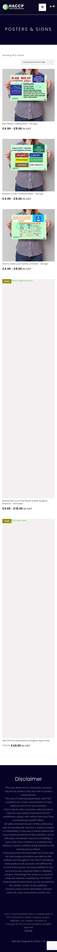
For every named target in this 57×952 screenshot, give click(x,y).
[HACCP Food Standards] (13, 6)
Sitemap (28, 931)
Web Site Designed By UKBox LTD (28, 941)
